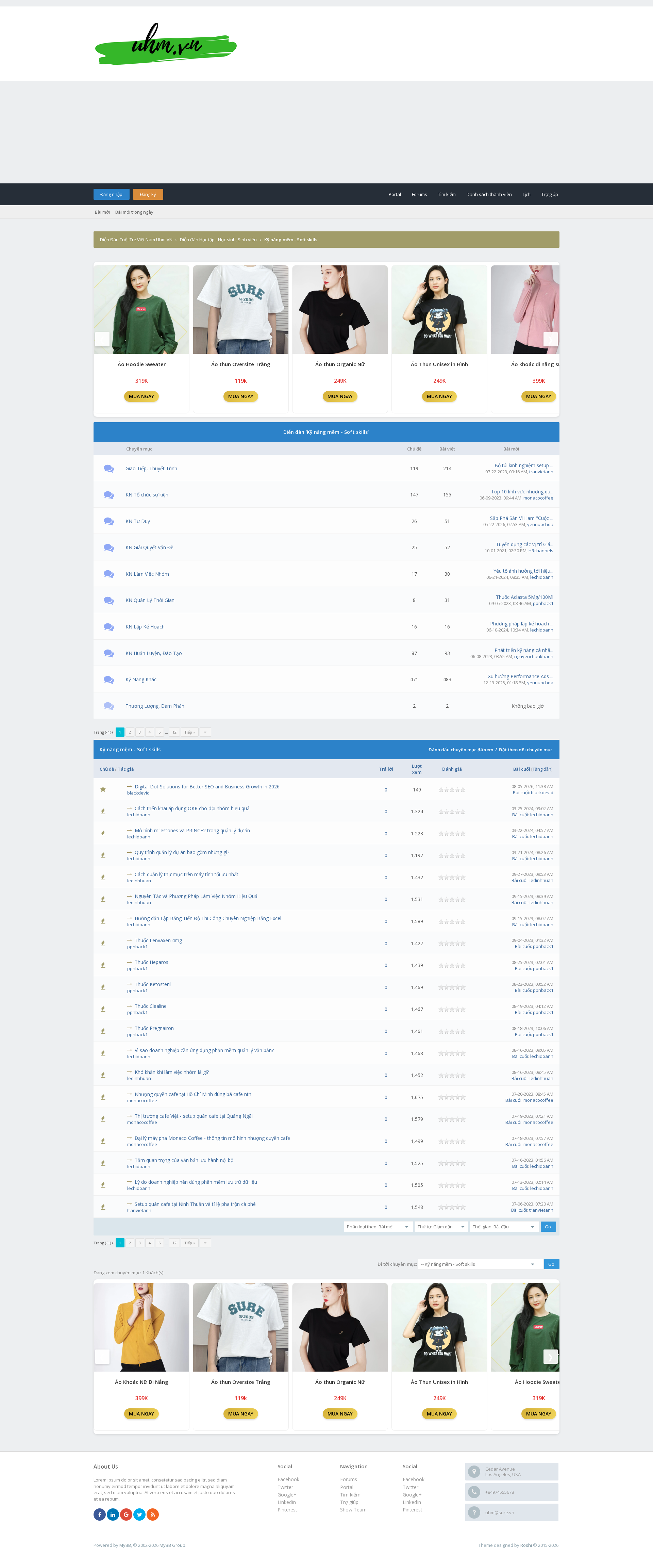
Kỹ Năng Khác (140, 679)
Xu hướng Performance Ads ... (520, 676)
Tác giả (126, 769)
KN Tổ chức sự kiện (146, 494)
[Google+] (126, 1515)
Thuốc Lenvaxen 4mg (158, 940)
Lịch (527, 194)
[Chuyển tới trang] (205, 732)
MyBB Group (172, 1545)
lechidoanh (541, 577)
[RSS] (153, 1515)
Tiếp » (189, 732)
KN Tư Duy (137, 521)
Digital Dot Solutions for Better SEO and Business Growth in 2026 (207, 786)
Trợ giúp (549, 194)
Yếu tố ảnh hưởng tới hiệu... (523, 571)
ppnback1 (543, 603)
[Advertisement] (326, 132)
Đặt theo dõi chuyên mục (526, 750)
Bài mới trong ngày (134, 212)
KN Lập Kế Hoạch (145, 626)
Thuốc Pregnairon (154, 1028)
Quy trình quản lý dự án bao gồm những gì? (182, 852)
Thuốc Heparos (151, 962)
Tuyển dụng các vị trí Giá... (524, 544)
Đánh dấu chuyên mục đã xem (461, 750)
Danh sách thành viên (489, 194)
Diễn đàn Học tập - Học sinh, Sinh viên (218, 239)
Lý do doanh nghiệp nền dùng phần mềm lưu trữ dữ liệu (196, 1182)
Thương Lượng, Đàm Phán (154, 706)
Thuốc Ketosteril (153, 984)
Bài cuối (521, 769)
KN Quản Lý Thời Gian (149, 600)
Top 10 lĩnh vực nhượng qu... (522, 491)
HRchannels (541, 550)
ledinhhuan (139, 881)
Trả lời (386, 769)
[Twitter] (139, 1515)
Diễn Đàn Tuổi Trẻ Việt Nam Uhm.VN (136, 239)
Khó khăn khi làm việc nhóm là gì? (172, 1072)
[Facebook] (100, 1515)
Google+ (412, 1494)
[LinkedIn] (113, 1515)
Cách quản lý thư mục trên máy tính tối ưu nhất (186, 874)
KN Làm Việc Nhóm (147, 574)
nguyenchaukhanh (533, 656)
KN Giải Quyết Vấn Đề (149, 547)
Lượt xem (417, 769)
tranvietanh (541, 472)
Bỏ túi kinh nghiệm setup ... (524, 465)
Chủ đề (107, 769)
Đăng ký (148, 194)
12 (174, 732)
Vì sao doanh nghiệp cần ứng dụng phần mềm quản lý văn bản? (204, 1050)
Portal (395, 194)
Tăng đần (542, 769)
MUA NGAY (141, 396)
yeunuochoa (540, 524)
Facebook (413, 1479)
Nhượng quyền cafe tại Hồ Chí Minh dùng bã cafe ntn (193, 1094)
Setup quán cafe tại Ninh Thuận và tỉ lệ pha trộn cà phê (195, 1204)
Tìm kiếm (447, 194)
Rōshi (526, 1545)
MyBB (125, 1545)
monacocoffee (538, 498)
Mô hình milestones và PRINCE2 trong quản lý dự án (192, 830)
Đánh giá (452, 769)
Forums (419, 194)
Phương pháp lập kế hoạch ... (521, 623)
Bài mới (102, 212)
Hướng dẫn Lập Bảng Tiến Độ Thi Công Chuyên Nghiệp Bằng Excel (208, 918)
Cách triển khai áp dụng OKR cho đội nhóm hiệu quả (192, 808)
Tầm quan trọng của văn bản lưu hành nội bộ (184, 1160)
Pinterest (412, 1509)
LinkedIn (412, 1502)
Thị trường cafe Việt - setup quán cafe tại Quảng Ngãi (194, 1116)
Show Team (353, 1509)
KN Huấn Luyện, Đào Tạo (153, 653)
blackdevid (138, 793)
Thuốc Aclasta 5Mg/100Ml (524, 597)
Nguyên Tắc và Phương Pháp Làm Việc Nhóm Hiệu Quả (196, 896)
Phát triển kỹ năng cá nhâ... (524, 650)
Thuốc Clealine (151, 1006)
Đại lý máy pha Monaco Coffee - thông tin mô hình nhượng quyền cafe (212, 1138)
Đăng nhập (111, 194)
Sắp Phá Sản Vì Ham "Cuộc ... (521, 518)
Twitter (410, 1487)
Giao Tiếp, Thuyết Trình (151, 468)
